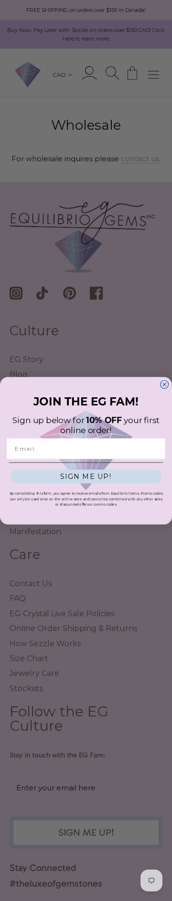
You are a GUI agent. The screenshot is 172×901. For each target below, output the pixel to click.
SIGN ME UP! (86, 476)
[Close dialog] (165, 384)
